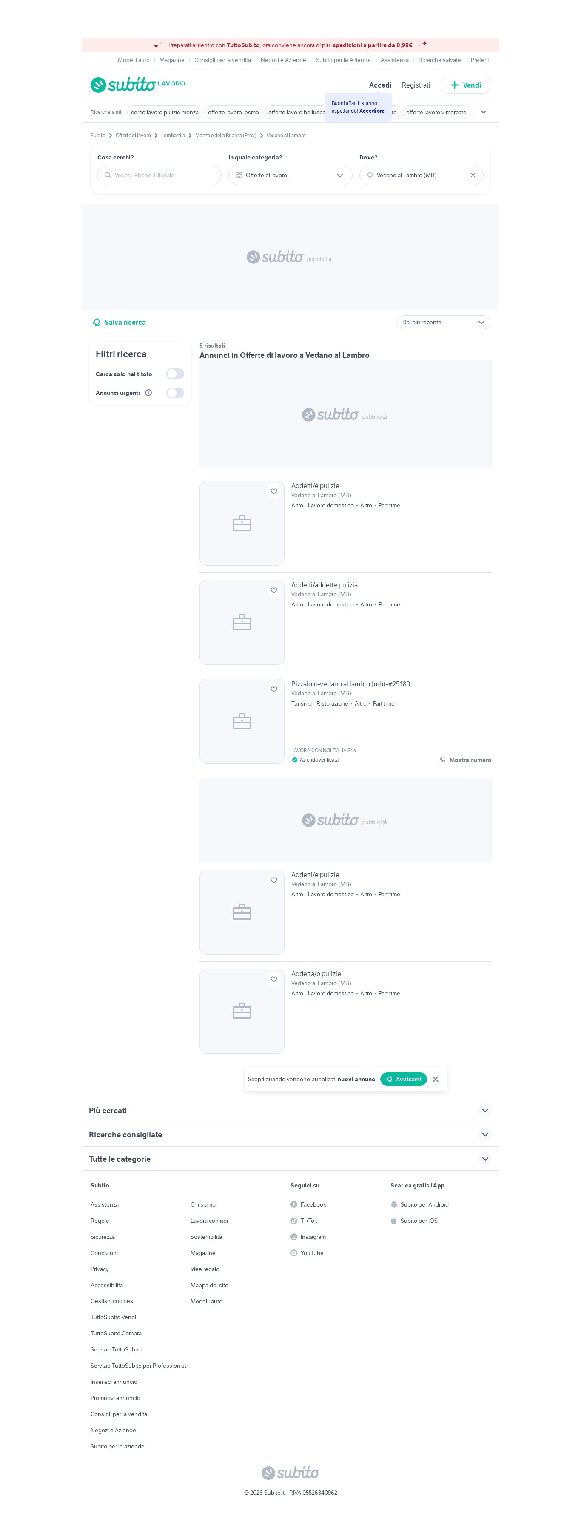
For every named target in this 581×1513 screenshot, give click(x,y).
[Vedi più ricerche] (483, 112)
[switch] (175, 373)
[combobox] (164, 175)
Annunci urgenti (118, 393)
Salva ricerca (125, 322)
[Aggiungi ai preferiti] (274, 491)
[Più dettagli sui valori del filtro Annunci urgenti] (148, 393)
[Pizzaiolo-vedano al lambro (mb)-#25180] (345, 725)
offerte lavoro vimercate (436, 112)
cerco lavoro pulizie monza (165, 112)
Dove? (368, 157)
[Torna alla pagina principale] (139, 85)
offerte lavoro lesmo (233, 112)
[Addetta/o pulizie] (345, 1011)
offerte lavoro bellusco (297, 112)
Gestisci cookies (112, 1301)
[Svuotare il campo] (473, 175)
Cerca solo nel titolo (124, 374)
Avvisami (409, 1079)
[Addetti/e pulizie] (345, 526)
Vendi (472, 85)
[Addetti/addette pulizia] (345, 626)
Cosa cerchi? (115, 157)
